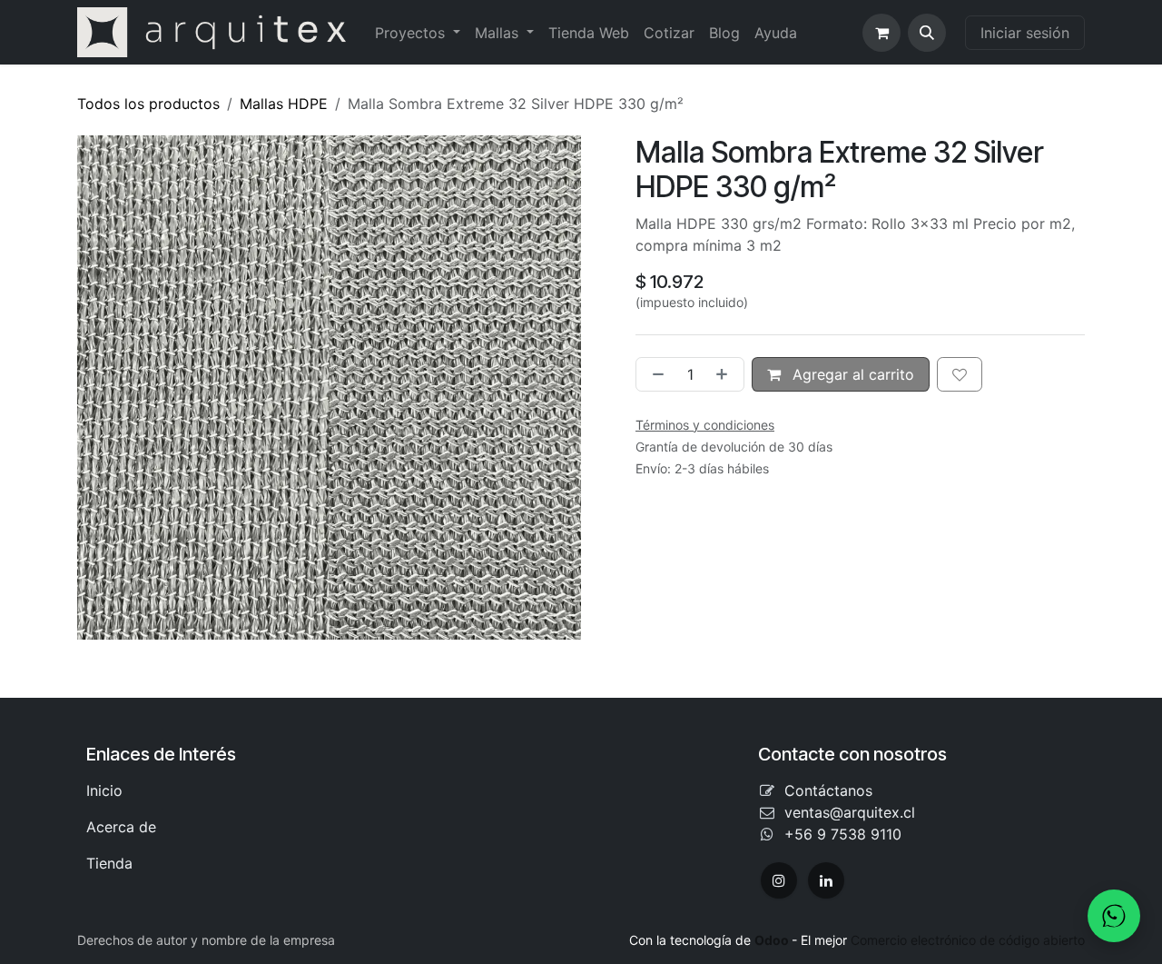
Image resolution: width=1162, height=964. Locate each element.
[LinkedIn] (826, 880)
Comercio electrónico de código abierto (968, 940)
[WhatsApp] (1114, 915)
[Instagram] (779, 880)
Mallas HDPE (284, 103)
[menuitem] (418, 33)
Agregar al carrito (851, 374)
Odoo (773, 940)
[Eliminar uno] (654, 374)
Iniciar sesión (1024, 33)
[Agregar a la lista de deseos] (959, 374)
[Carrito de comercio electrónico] (881, 33)
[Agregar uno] (725, 374)
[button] (927, 33)
